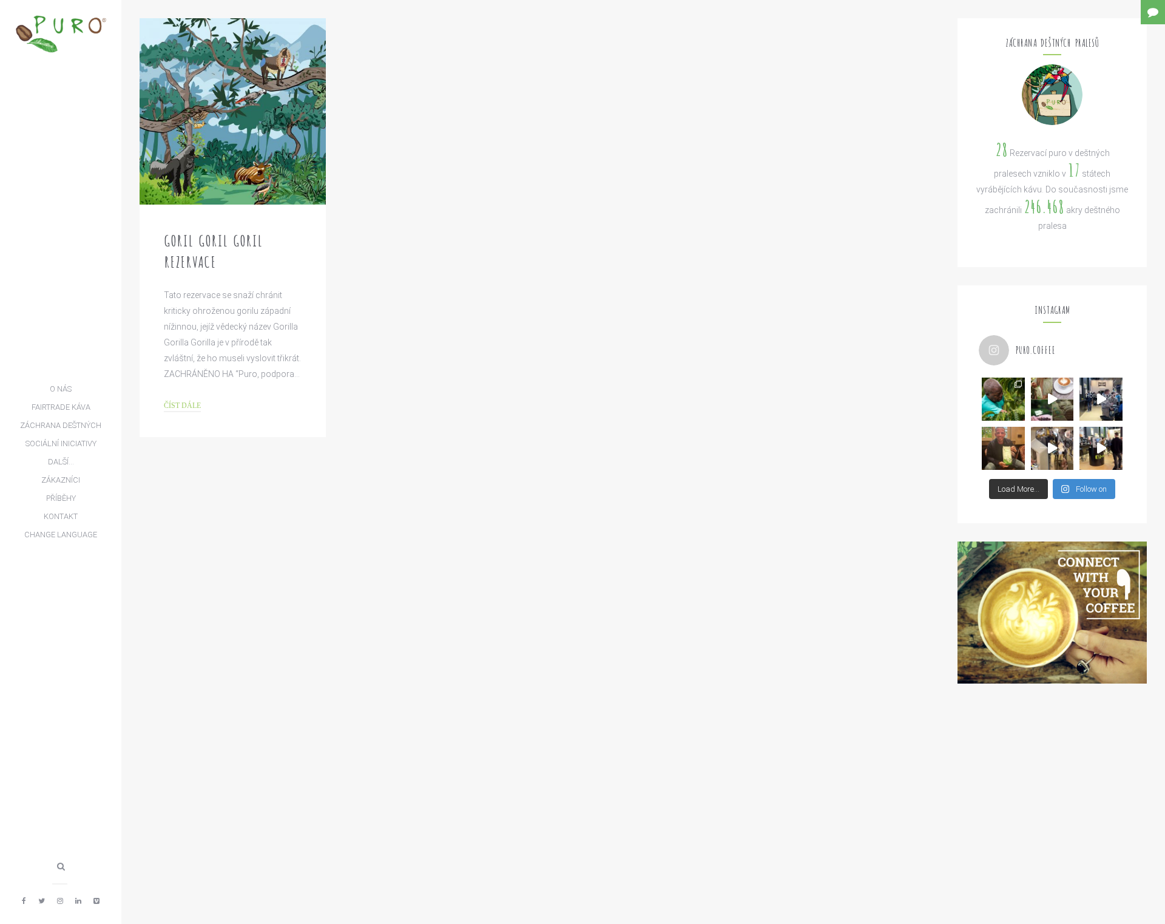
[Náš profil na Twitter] (41, 901)
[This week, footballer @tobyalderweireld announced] (1003, 448)
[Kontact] (1153, 12)
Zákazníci (60, 479)
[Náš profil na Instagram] (60, 901)
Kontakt (61, 516)
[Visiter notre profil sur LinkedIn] (78, 901)
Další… (61, 461)
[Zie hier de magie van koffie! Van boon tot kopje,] (1052, 399)
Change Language (60, 534)
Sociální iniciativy (60, 443)
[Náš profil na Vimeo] (96, 901)
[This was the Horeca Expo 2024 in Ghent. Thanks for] (1101, 399)
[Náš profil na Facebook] (24, 901)
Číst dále (182, 406)
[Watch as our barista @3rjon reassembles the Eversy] (1052, 448)
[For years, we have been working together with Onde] (1003, 399)
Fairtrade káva (61, 407)
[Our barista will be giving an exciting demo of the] (1101, 448)
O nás (61, 388)
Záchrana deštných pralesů (60, 428)
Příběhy (61, 498)
